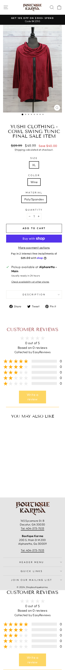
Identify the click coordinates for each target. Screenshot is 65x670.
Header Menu (31, 562)
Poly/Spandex (34, 199)
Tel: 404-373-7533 (32, 528)
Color (34, 175)
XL (34, 165)
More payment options (34, 247)
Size (34, 158)
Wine (34, 182)
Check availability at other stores (30, 281)
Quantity (34, 209)
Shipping (20, 149)
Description (34, 294)
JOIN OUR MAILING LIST (31, 579)
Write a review (32, 397)
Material (34, 192)
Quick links (32, 571)
